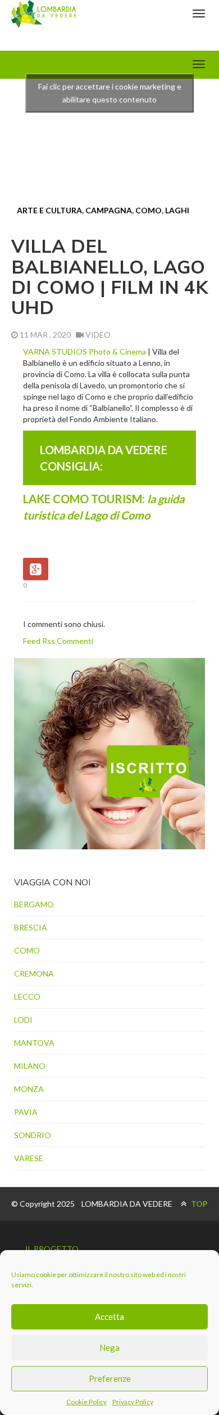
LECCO (27, 996)
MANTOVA (34, 1042)
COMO (148, 210)
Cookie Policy (86, 1402)
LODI (23, 1019)
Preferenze (110, 1378)
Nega (109, 1347)
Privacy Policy (132, 1402)
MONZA (29, 1089)
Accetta (109, 1316)
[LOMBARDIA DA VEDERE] (43, 14)
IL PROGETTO (52, 1248)
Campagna (108, 210)
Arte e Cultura (49, 210)
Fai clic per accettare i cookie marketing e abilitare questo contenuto (109, 93)
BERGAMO (34, 904)
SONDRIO (32, 1135)
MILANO (29, 1066)
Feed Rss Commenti (58, 641)
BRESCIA (30, 927)
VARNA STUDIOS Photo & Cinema (85, 351)
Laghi (177, 210)
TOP (198, 1203)
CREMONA (34, 973)
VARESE (28, 1158)
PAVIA (26, 1112)
